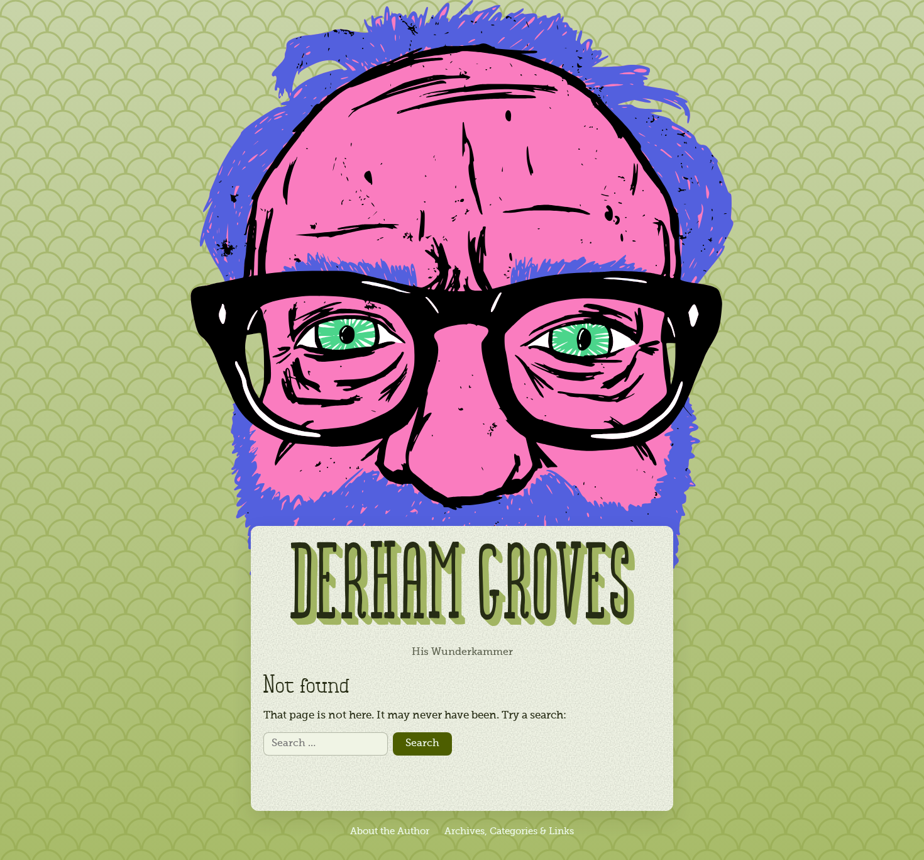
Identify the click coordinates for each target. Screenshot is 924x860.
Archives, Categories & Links (509, 831)
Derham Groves (462, 589)
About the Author (389, 831)
